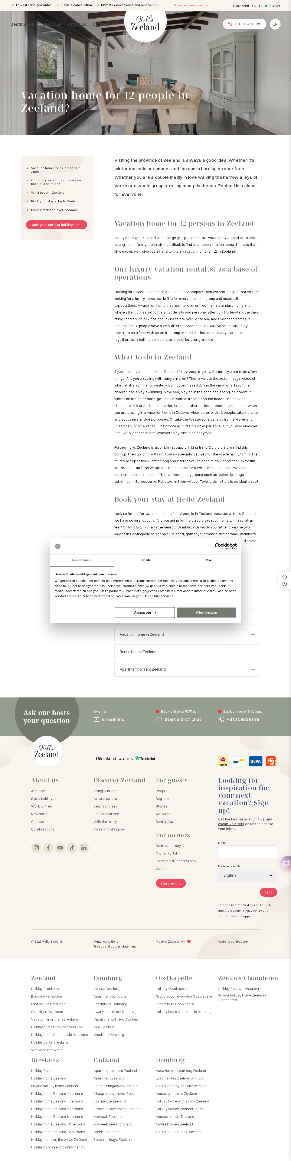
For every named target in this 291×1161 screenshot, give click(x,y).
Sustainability (41, 798)
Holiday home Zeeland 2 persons (57, 1093)
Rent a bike (164, 821)
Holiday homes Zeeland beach (180, 1109)
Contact (101, 24)
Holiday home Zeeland (48, 1078)
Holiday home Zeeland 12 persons (58, 1132)
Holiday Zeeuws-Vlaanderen (241, 988)
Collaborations (43, 829)
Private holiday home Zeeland (54, 1086)
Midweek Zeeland (108, 1116)
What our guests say (188, 5)
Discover (52, 24)
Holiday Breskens (45, 988)
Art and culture (105, 798)
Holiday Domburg (107, 988)
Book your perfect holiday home (56, 225)
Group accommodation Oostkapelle (184, 996)
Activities (163, 814)
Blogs (160, 791)
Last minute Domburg (110, 1004)
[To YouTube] (60, 848)
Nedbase (241, 941)
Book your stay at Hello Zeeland (55, 201)
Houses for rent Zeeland (175, 1116)
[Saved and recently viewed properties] (284, 580)
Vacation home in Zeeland (142, 634)
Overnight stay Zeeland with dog (182, 1086)
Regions (162, 798)
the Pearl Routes (162, 454)
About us (77, 24)
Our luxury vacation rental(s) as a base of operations (56, 182)
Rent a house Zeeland (138, 651)
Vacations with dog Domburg (116, 1019)
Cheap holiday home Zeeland (117, 1093)
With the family (105, 821)
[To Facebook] (48, 848)
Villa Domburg (104, 1027)
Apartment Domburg (110, 996)
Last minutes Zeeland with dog (180, 1078)
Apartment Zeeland (109, 1078)
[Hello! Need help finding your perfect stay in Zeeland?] (285, 863)
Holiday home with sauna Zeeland (182, 1101)
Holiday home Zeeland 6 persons (57, 1109)
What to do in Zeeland (48, 193)
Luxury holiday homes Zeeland (117, 1109)
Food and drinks (106, 814)
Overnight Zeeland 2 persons (179, 1132)
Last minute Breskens (48, 1004)
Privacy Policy (252, 910)
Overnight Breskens (47, 1011)
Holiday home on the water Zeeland (59, 1139)
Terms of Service (230, 916)
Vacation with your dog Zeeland (181, 1070)
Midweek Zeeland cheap (113, 1124)
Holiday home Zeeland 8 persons (57, 1116)
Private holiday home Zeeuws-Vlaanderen (242, 997)
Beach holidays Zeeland (113, 1139)
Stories (161, 806)
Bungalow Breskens (47, 996)
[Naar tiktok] (72, 848)
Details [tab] (145, 560)
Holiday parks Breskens (50, 1042)
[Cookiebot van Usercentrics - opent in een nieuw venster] (218, 546)
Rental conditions (106, 941)
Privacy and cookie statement (115, 946)
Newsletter (40, 814)
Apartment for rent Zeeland (143, 669)
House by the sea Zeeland (176, 1093)
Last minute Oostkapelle (175, 1004)
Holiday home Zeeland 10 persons (58, 1124)
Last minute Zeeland (110, 1101)
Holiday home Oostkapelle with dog (184, 1011)
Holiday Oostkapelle (171, 988)
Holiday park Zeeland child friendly (58, 1147)
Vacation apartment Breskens (55, 1019)
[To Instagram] (36, 848)
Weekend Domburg (109, 1034)
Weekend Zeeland (108, 1132)
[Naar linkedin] (84, 848)
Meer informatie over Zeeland (54, 210)
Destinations (23, 24)
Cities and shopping (109, 829)
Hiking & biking (105, 791)
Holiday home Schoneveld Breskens (59, 1034)
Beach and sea (105, 806)
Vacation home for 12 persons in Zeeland (56, 170)
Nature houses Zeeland (174, 1124)
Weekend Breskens (46, 1050)
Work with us (41, 806)
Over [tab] (209, 560)
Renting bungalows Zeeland (116, 1086)
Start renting (171, 883)
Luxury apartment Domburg (115, 1011)
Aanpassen (142, 612)
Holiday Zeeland (43, 1070)
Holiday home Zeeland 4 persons (57, 1101)
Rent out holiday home (173, 845)
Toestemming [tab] (81, 560)
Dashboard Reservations (176, 861)
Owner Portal (166, 853)
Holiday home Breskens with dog (57, 1027)
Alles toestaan (206, 612)
